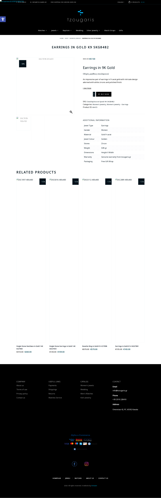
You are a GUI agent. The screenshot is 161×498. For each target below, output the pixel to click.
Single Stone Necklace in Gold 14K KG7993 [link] (29, 347)
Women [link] (104, 130)
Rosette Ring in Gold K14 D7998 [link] (94, 346)
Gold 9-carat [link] (106, 134)
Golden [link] (104, 139)
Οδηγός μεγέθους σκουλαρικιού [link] (96, 74)
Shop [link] (66, 38)
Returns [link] (52, 393)
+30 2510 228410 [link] (119, 399)
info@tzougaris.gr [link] (120, 390)
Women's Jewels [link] (87, 385)
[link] (3, 19)
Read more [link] (31, 258)
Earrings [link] (104, 125)
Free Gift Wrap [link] (107, 161)
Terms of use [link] (21, 389)
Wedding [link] (84, 389)
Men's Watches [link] (86, 393)
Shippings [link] (53, 389)
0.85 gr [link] (104, 148)
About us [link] (20, 385)
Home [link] (62, 38)
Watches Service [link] (55, 397)
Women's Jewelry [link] (75, 38)
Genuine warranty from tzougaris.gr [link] (116, 157)
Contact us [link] (20, 397)
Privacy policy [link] (22, 393)
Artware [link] (94, 486)
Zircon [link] (104, 143)
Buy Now (105, 94)
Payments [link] (53, 385)
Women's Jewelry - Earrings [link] (117, 104)
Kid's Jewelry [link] (85, 397)
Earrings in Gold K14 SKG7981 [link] (127, 346)
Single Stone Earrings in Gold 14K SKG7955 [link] (62, 347)
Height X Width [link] (107, 152)
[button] (70, 89)
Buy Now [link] (31, 263)
